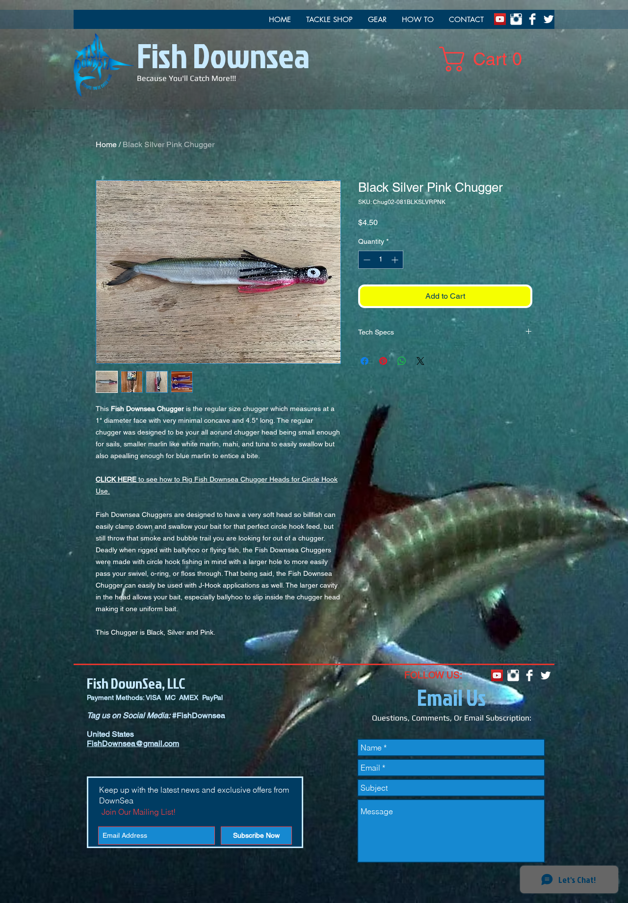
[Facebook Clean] (532, 19)
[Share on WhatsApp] (402, 361)
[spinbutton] (381, 259)
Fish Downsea (223, 55)
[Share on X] (420, 361)
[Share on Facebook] (364, 361)
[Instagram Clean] (516, 19)
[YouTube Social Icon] (500, 19)
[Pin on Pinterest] (383, 361)
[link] (486, 59)
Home (106, 144)
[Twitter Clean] (548, 19)
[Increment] (396, 259)
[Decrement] (366, 259)
